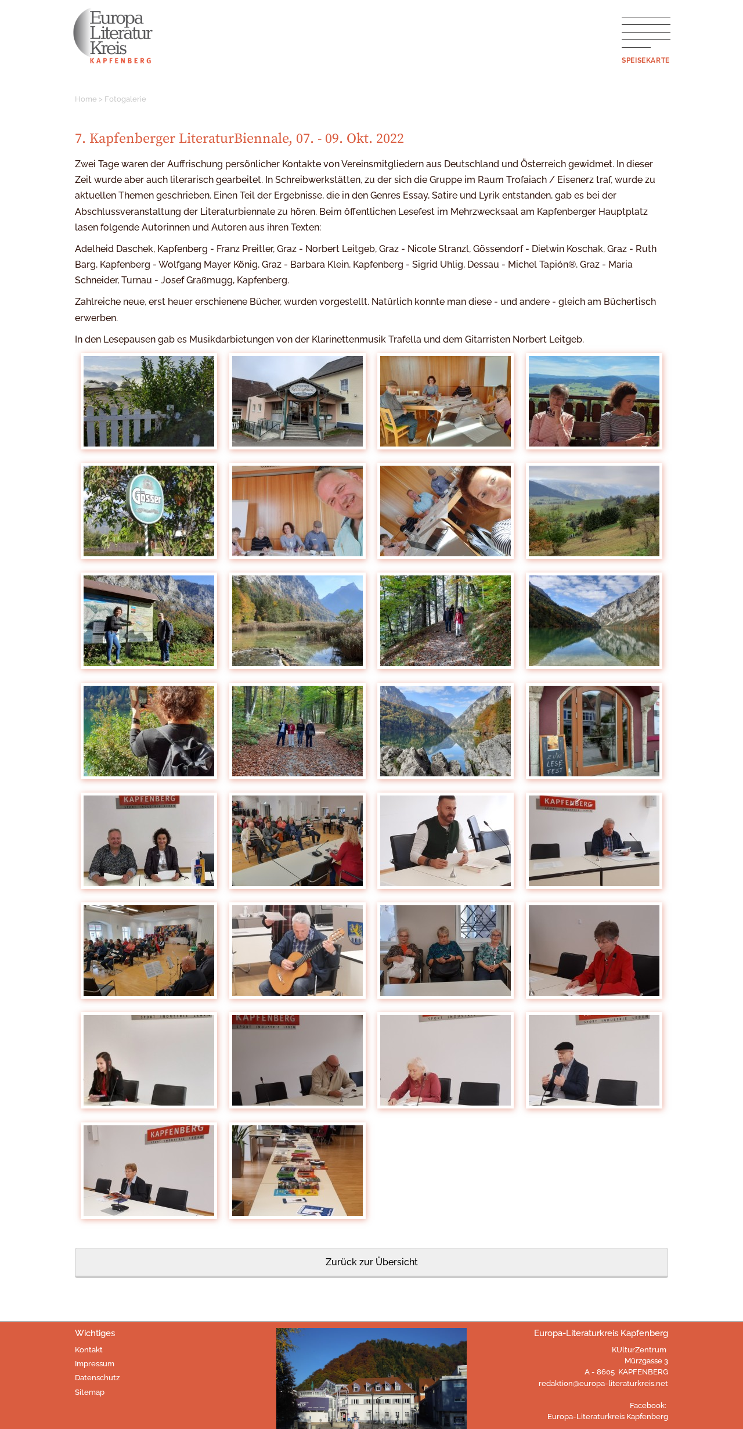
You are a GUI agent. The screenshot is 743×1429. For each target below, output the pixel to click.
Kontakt (89, 1349)
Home (86, 99)
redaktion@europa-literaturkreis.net (603, 1383)
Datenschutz (97, 1377)
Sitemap (89, 1392)
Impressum (94, 1363)
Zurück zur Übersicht (372, 1262)
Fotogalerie (125, 99)
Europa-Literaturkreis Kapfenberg (607, 1416)
